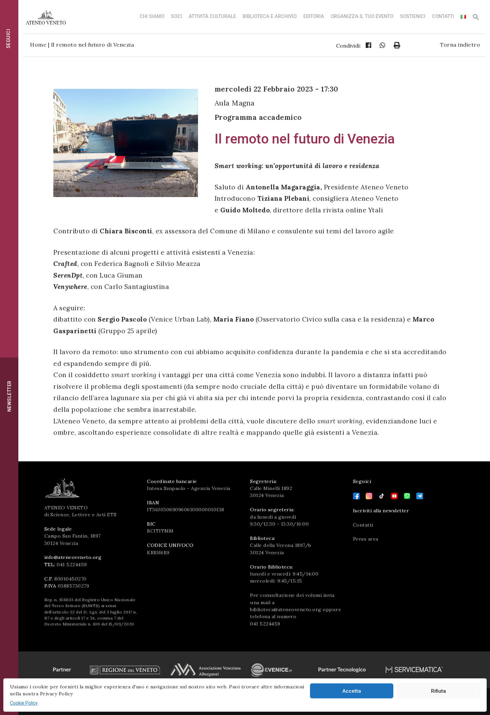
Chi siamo (152, 16)
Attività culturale (212, 16)
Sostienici (412, 16)
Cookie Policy (24, 703)
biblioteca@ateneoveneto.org (285, 609)
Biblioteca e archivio (270, 16)
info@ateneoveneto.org (73, 557)
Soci (176, 16)
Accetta (351, 691)
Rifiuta (438, 691)
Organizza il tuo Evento (362, 16)
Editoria (313, 16)
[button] (476, 19)
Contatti (443, 16)
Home (38, 44)
